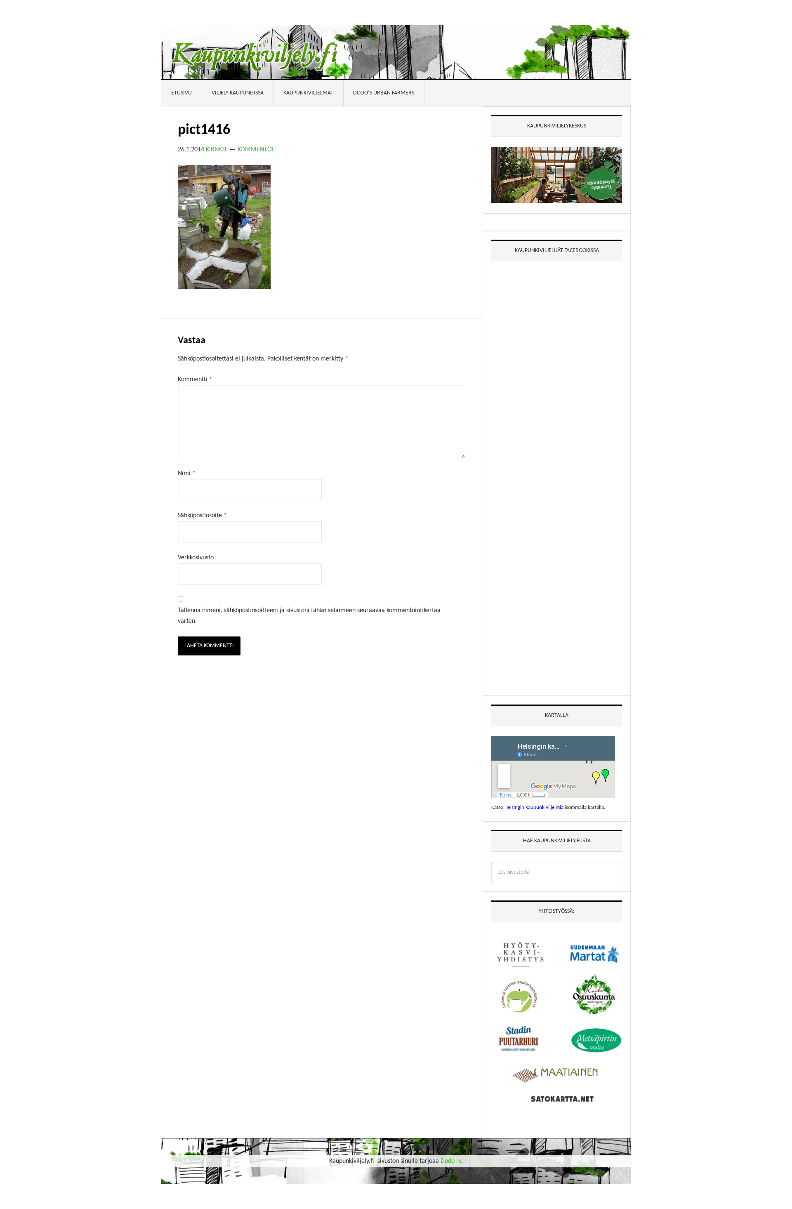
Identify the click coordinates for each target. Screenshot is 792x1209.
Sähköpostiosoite (202, 515)
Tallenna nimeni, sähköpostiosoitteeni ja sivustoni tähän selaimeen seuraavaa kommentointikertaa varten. (309, 616)
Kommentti (195, 379)
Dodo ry (451, 1161)
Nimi (187, 473)
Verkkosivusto (196, 557)
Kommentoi (255, 149)
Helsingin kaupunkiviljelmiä (533, 807)
